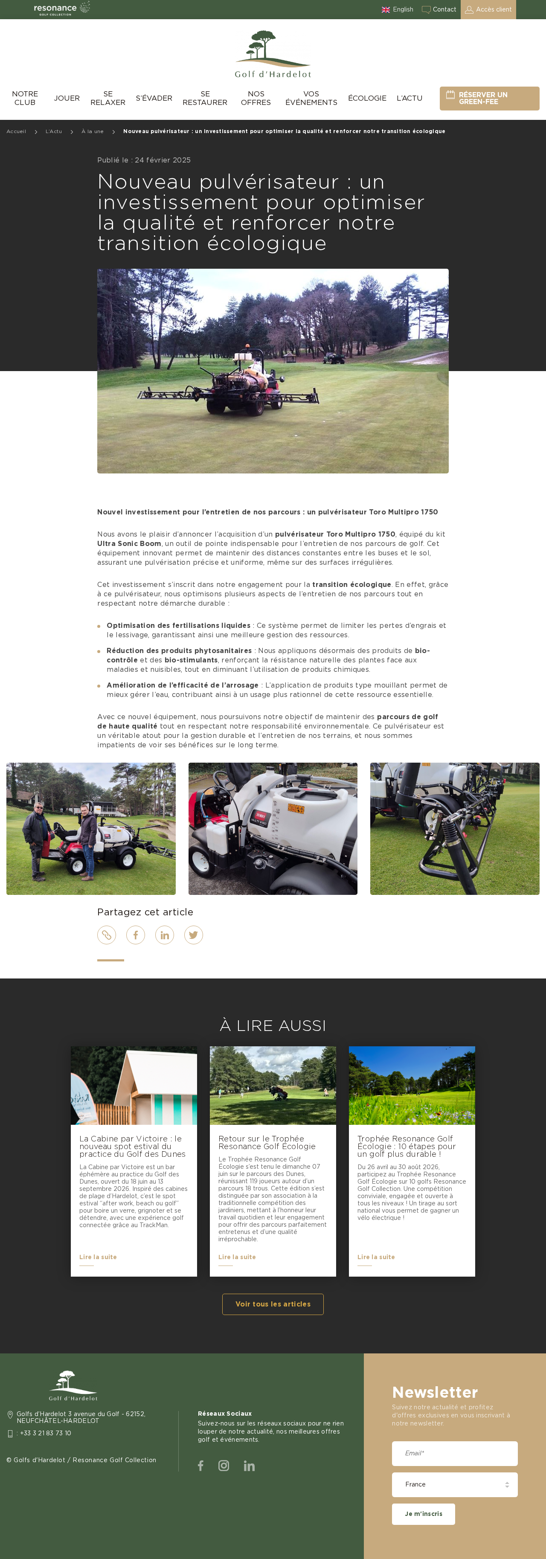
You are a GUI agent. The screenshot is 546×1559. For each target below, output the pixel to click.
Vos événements (311, 98)
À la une (92, 131)
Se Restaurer (205, 98)
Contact (444, 10)
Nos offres (256, 98)
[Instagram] (223, 1466)
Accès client (494, 10)
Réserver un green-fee (483, 98)
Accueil (16, 131)
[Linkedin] (249, 1466)
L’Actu (410, 98)
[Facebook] (200, 1466)
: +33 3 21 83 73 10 (44, 1434)
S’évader (154, 98)
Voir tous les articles (273, 1304)
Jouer (67, 98)
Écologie (367, 98)
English (403, 10)
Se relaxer (107, 98)
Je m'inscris (423, 1514)
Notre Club (25, 98)
